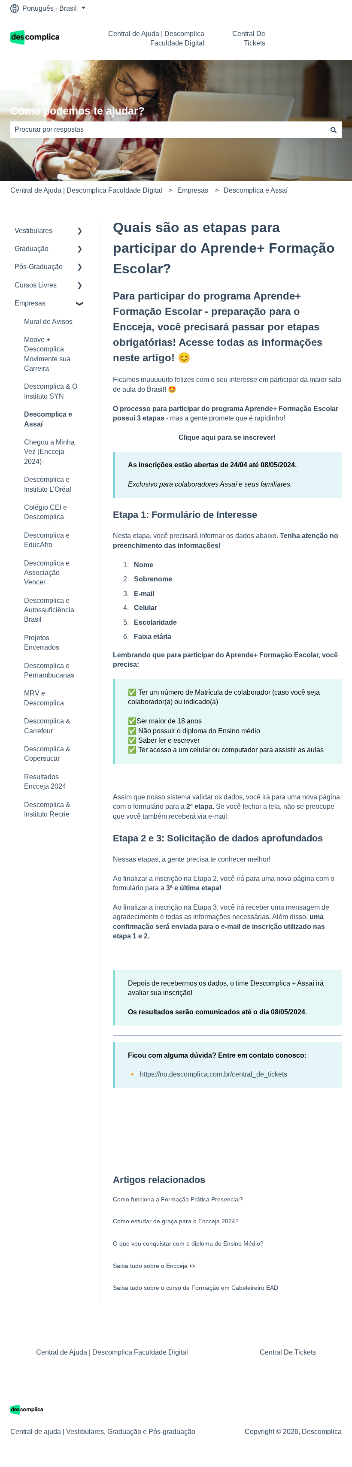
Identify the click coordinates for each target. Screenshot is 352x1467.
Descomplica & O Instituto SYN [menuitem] (50, 391)
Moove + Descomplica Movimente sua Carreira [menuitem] (47, 354)
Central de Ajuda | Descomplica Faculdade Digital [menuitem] (112, 1352)
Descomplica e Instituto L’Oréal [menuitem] (47, 484)
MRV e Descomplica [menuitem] (44, 698)
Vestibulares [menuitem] (33, 230)
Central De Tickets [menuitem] (288, 1352)
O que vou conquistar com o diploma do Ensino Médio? (188, 1243)
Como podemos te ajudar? (77, 111)
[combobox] (167, 129)
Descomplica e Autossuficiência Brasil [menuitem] (49, 610)
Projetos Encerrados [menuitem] (41, 642)
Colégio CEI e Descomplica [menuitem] (45, 512)
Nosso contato (315, 38)
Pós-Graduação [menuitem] (39, 266)
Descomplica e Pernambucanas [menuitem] (49, 670)
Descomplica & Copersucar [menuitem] (47, 753)
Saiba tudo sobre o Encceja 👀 (155, 1265)
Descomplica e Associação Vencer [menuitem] (47, 573)
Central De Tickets (248, 38)
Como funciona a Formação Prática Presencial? (178, 1199)
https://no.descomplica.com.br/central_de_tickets (213, 1074)
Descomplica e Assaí (256, 190)
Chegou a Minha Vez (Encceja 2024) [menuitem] (49, 452)
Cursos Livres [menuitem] (36, 285)
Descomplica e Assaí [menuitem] (48, 419)
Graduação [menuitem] (32, 248)
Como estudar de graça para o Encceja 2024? (176, 1221)
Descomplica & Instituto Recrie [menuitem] (47, 809)
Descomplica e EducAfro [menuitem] (47, 540)
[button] (80, 231)
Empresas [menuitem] (30, 303)
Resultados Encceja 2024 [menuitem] (45, 781)
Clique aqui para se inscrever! (227, 437)
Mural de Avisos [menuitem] (48, 321)
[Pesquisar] (333, 129)
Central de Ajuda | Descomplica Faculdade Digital (156, 38)
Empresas (192, 190)
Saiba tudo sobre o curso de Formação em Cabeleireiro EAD (195, 1287)
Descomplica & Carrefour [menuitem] (47, 725)
